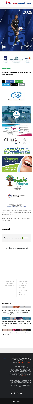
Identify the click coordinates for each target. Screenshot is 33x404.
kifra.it (24, 375)
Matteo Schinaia (24, 362)
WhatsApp (20, 81)
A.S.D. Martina (6, 68)
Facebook (10, 81)
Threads (15, 84)
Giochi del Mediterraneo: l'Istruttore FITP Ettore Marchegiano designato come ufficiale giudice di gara (16, 323)
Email (22, 84)
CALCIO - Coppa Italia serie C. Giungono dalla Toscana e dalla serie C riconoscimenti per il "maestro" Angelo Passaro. (16, 312)
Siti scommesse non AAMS (6, 346)
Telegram (6, 84)
